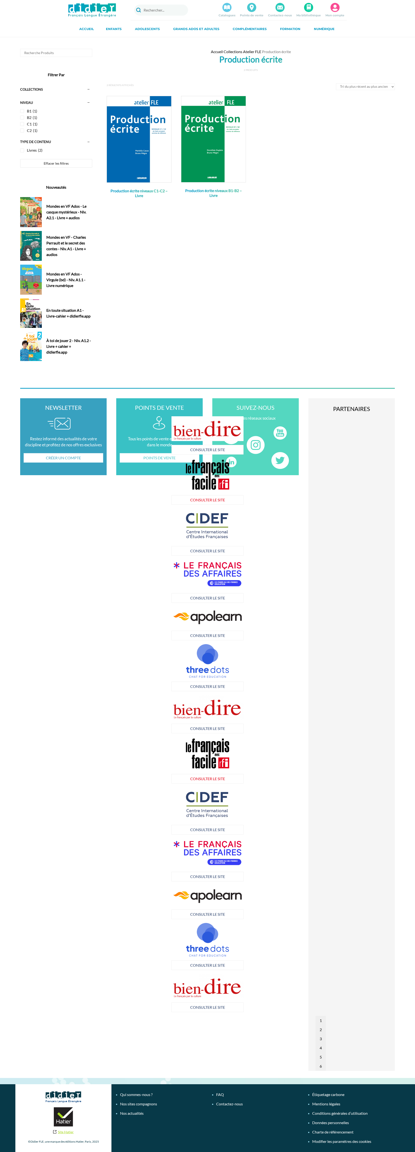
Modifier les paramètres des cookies (341, 1141)
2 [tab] (321, 1029)
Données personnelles (330, 1122)
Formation (290, 29)
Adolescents (147, 29)
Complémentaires (250, 29)
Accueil (86, 29)
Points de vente (251, 15)
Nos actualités (132, 1113)
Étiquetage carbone (328, 1094)
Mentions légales (326, 1104)
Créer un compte (63, 457)
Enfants (114, 29)
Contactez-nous (280, 15)
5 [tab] (321, 1057)
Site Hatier (66, 1132)
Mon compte (334, 15)
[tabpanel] (135, 581)
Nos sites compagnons (138, 1104)
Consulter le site (135, 449)
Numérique (324, 29)
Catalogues (227, 15)
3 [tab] (321, 1038)
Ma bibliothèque (308, 15)
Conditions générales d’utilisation (340, 1113)
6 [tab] (321, 1066)
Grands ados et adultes (196, 29)
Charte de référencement (333, 1132)
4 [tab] (321, 1048)
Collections (233, 51)
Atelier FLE (252, 51)
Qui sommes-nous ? (136, 1094)
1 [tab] (321, 1020)
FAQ (220, 1094)
